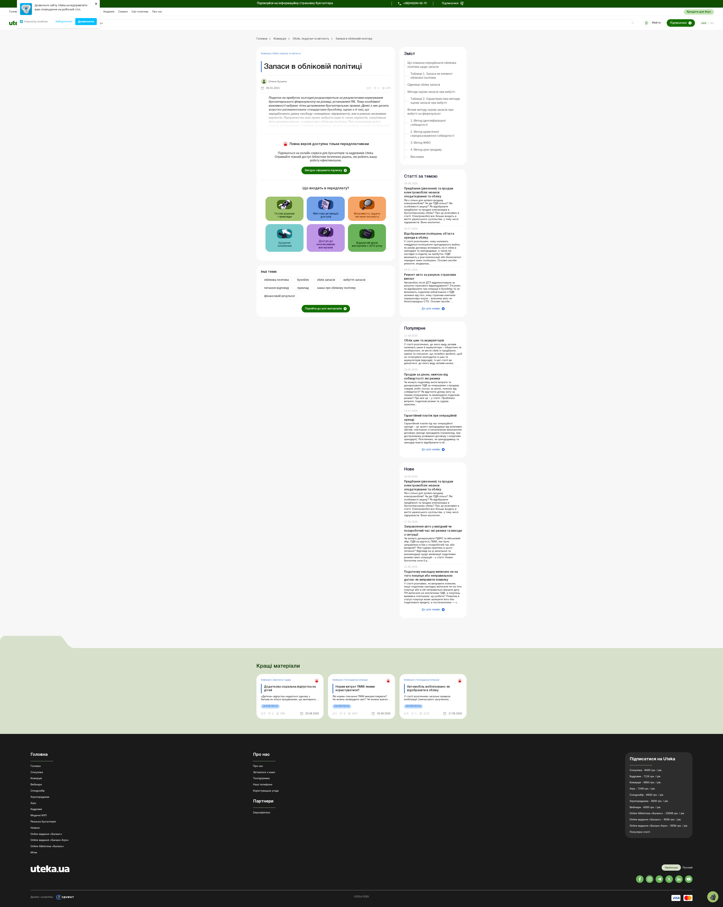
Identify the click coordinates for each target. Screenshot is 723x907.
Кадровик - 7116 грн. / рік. (645, 776)
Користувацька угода (266, 790)
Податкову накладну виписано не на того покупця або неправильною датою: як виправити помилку (431, 576)
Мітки (34, 852)
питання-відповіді (276, 287)
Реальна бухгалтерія (43, 821)
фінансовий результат (279, 296)
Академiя (108, 11)
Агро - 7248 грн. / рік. (642, 788)
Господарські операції (356, 680)
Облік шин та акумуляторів (424, 340)
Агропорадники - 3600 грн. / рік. (649, 800)
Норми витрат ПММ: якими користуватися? (355, 689)
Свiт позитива (140, 11)
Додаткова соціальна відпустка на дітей (290, 689)
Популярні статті (640, 831)
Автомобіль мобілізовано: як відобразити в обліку (428, 689)
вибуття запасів (354, 279)
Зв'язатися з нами (264, 772)
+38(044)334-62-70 (415, 3)
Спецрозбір (38, 790)
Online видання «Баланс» (46, 833)
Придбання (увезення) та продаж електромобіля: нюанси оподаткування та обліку (428, 192)
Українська (671, 867)
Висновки (417, 156)
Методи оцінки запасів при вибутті (431, 91)
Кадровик (36, 809)
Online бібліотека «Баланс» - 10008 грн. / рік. (657, 813)
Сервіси (123, 11)
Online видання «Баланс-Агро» (50, 839)
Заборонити (63, 21)
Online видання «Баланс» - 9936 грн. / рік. (655, 819)
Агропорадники (40, 796)
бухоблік (303, 279)
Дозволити (86, 21)
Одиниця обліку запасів (423, 84)
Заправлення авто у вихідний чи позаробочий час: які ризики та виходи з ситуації (433, 530)
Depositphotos (261, 812)
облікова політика (276, 279)
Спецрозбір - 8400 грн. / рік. (647, 794)
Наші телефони (262, 784)
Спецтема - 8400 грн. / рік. (646, 770)
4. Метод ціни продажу (426, 149)
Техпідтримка (261, 778)
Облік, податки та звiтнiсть (287, 53)
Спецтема (37, 772)
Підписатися (450, 3)
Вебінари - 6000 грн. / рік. (645, 807)
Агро (33, 803)
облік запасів (326, 279)
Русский (687, 867)
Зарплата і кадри (282, 680)
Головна (14, 11)
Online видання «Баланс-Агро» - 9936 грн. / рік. (659, 825)
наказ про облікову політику (336, 287)
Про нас (157, 11)
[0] (712, 896)
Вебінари (36, 784)
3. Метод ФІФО (420, 142)
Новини (35, 827)
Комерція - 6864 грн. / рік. (645, 782)
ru (712, 23)
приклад (303, 287)
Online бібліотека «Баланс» (47, 846)
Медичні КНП (39, 815)
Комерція (266, 53)
